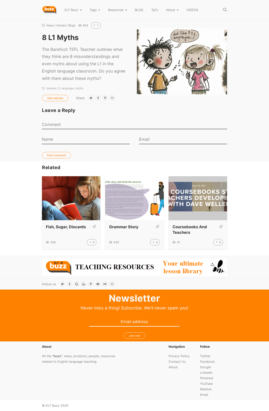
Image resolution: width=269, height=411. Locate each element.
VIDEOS (192, 10)
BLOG (139, 10)
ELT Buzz (71, 10)
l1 (59, 88)
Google (205, 367)
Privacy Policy (179, 356)
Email (204, 395)
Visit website (55, 98)
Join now (134, 335)
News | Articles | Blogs (60, 25)
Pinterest (206, 378)
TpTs (154, 10)
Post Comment (56, 155)
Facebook (207, 361)
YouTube (206, 384)
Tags (93, 10)
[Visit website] (94, 226)
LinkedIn (206, 373)
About (170, 10)
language (68, 88)
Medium (206, 389)
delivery (51, 88)
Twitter (205, 356)
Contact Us (177, 361)
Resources (115, 10)
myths (79, 88)
